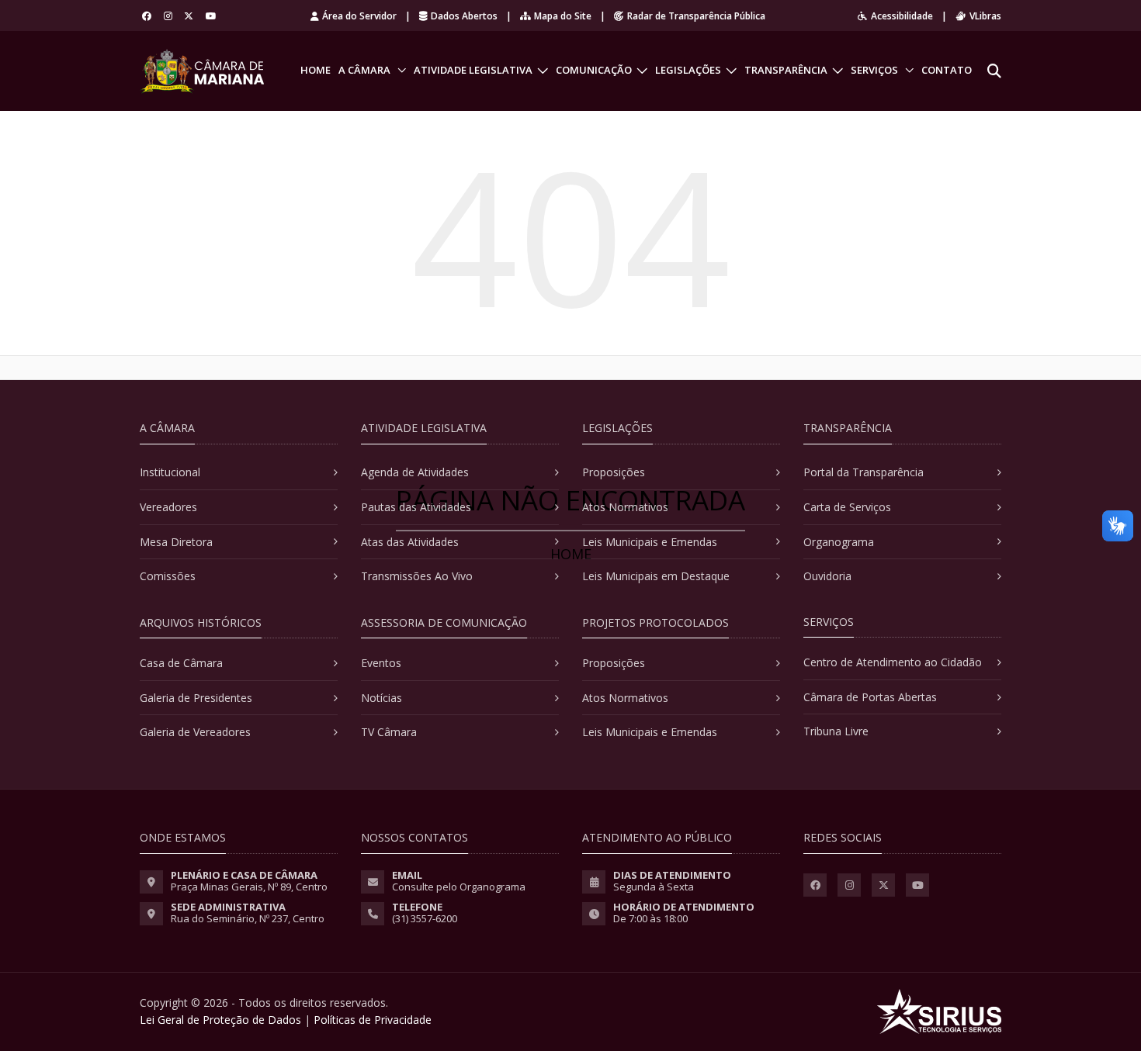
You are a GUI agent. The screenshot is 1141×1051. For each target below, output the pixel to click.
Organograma (838, 541)
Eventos (381, 662)
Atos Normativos (625, 507)
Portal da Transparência (863, 472)
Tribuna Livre (836, 731)
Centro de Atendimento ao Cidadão (892, 662)
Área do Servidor (359, 15)
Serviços (874, 70)
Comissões (168, 576)
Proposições (613, 472)
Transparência (785, 70)
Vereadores (168, 507)
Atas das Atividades (410, 541)
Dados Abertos (464, 15)
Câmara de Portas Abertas (870, 697)
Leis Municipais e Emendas (649, 541)
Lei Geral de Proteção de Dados (220, 1019)
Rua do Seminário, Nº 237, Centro (247, 918)
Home (315, 70)
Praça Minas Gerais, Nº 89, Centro (249, 887)
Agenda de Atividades (415, 472)
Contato (946, 70)
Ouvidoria (827, 576)
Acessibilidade (902, 15)
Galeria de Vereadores (195, 731)
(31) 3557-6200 (424, 918)
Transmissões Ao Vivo (417, 576)
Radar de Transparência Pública (696, 15)
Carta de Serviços (847, 507)
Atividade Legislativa (473, 70)
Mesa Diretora (176, 541)
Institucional (170, 472)
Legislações (688, 70)
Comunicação (594, 70)
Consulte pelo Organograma (458, 887)
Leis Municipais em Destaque (656, 576)
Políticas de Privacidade (373, 1019)
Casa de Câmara (181, 662)
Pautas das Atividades (416, 507)
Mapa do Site (562, 15)
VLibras (985, 15)
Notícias (381, 697)
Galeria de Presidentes (196, 697)
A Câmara (364, 70)
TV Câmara (389, 731)
